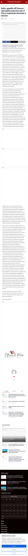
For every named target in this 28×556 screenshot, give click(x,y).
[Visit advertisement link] (14, 354)
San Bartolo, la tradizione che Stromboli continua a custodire (13, 438)
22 (21, 510)
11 (6, 507)
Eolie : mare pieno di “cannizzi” (17, 401)
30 (25, 513)
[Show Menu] (1, 2)
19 (10, 510)
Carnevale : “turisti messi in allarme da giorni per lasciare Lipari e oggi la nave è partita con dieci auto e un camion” (16, 414)
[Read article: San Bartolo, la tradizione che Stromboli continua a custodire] (3, 477)
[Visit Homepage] (14, 2)
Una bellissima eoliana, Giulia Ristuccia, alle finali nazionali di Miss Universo (17, 396)
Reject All (14, 553)
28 (17, 513)
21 (17, 510)
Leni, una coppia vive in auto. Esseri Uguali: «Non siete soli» (16, 444)
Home (2, 5)
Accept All (14, 546)
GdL (6, 18)
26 (10, 513)
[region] (14, 545)
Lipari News (6, 5)
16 (25, 507)
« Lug (2, 518)
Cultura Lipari (12, 5)
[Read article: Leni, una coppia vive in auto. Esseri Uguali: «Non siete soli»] (5, 445)
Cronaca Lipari (4, 527)
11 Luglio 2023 (11, 18)
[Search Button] (26, 2)
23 (25, 510)
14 (17, 507)
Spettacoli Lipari (5, 533)
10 (2, 507)
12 (10, 507)
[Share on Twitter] (14, 42)
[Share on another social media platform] (22, 42)
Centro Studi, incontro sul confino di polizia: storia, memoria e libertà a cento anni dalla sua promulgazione (16, 458)
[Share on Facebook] (6, 42)
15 (21, 507)
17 (2, 510)
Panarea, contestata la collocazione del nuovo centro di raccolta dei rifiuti (17, 451)
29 (21, 513)
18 (6, 510)
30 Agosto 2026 (7, 440)
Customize (14, 549)
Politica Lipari (4, 529)
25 (6, 513)
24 (2, 513)
